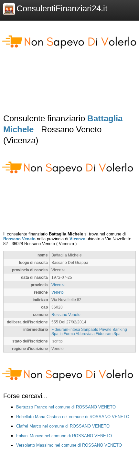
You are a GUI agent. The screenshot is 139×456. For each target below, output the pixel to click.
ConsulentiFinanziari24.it (61, 8)
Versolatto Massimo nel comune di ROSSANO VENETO (69, 445)
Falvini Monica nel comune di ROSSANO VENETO (64, 435)
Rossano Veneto (19, 238)
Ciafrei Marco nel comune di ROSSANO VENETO (63, 426)
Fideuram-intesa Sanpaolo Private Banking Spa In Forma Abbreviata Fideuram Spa (89, 331)
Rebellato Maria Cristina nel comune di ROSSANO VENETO (72, 416)
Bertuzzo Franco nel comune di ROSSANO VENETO (66, 407)
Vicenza (77, 238)
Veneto (57, 292)
